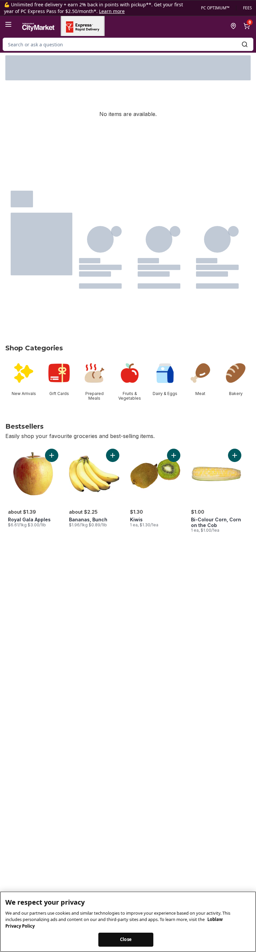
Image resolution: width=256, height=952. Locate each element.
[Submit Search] (244, 44)
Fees (247, 8)
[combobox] (128, 44)
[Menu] (8, 24)
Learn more (112, 11)
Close (126, 939)
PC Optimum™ (215, 8)
